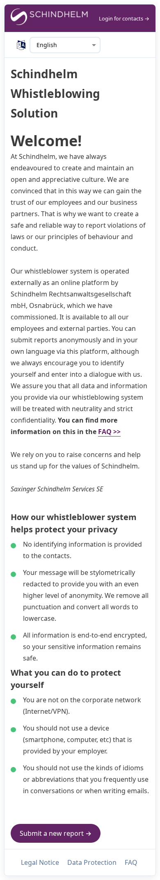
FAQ (131, 862)
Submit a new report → (55, 833)
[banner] (50, 18)
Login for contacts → (124, 18)
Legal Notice (40, 862)
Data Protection (92, 862)
